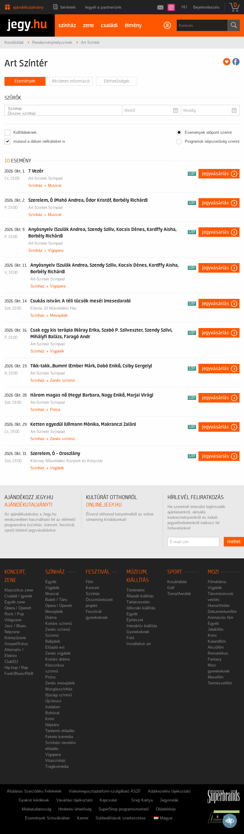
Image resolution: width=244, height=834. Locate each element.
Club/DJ (11, 661)
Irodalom (52, 707)
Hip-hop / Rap (16, 667)
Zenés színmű (62, 380)
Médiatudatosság (36, 809)
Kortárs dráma (57, 659)
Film (89, 582)
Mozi (213, 572)
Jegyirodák (169, 800)
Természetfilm (220, 683)
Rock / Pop (14, 614)
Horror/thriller (219, 605)
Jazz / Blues (15, 626)
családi (109, 25)
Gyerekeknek (137, 632)
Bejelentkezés (206, 7)
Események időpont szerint (208, 132)
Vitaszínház (55, 760)
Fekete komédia (59, 736)
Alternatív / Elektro (14, 652)
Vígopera (55, 250)
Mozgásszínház (59, 689)
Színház (35, 185)
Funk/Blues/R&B (18, 673)
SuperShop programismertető (123, 809)
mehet (234, 541)
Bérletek (68, 7)
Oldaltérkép (166, 809)
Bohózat (52, 713)
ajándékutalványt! (28, 505)
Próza (55, 409)
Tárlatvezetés (138, 602)
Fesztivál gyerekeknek (97, 614)
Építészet (134, 620)
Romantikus (218, 653)
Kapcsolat (108, 800)
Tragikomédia (56, 766)
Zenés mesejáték (60, 683)
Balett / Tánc (56, 599)
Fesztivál (98, 572)
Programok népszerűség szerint (212, 141)
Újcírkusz (53, 701)
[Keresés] (233, 25)
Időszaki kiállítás (141, 608)
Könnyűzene (15, 638)
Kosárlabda (177, 582)
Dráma (51, 617)
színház (67, 25)
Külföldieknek (25, 132)
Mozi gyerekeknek (219, 668)
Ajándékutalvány (28, 7)
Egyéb (50, 582)
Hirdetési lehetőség (74, 809)
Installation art (138, 644)
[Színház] (61, 108)
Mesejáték (59, 315)
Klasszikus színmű (54, 668)
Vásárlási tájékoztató (74, 800)
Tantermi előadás (60, 731)
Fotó (130, 638)
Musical (54, 185)
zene (88, 25)
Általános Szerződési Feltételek (34, 791)
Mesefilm (215, 677)
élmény (133, 25)
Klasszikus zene (18, 590)
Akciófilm (216, 647)
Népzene (12, 632)
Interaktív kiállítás (141, 626)
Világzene (12, 620)
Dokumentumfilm (222, 611)
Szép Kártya (142, 800)
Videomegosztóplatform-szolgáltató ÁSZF (105, 791)
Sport (174, 572)
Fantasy (215, 659)
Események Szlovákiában (47, 818)
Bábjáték (52, 641)
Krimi (49, 719)
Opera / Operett (17, 608)
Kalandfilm (217, 641)
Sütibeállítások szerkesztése (121, 818)
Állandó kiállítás (140, 596)
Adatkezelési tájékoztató (169, 791)
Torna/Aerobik (179, 593)
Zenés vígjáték (58, 653)
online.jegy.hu (104, 505)
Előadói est (55, 647)
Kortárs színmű (58, 623)
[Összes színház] (61, 113)
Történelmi (135, 590)
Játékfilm (215, 629)
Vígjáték (57, 351)
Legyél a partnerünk (103, 7)
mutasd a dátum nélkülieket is (39, 141)
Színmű (52, 635)
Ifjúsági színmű (58, 695)
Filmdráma (217, 582)
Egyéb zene (14, 602)
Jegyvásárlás (215, 173)
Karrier (82, 818)
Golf (170, 587)
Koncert (92, 587)
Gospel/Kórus (16, 644)
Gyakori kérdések (34, 800)
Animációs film (220, 617)
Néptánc (52, 725)
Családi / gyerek (18, 596)
